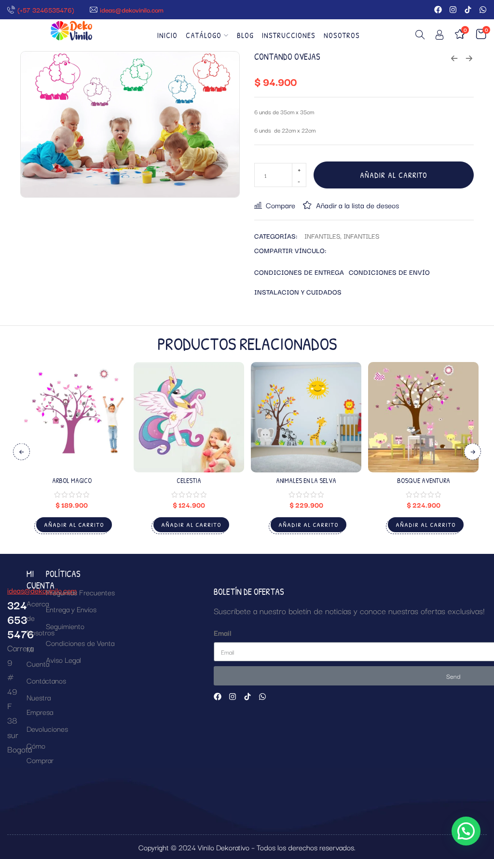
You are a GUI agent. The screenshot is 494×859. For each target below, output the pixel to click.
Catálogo (203, 35)
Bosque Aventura (423, 480)
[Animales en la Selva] (306, 417)
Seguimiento (65, 625)
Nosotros (342, 35)
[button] (466, 831)
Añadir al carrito (393, 175)
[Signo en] (439, 36)
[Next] (472, 451)
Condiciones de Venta (80, 642)
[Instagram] (453, 9)
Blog (245, 35)
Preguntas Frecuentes (80, 592)
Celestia (189, 480)
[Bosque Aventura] (423, 417)
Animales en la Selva (306, 480)
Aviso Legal (63, 659)
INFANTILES (322, 235)
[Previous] (21, 451)
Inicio (167, 35)
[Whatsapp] (483, 9)
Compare (280, 205)
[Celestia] (189, 417)
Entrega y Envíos (71, 609)
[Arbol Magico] (71, 417)
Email (223, 632)
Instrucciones (289, 35)
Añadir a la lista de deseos (357, 205)
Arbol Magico (72, 480)
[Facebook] (438, 9)
